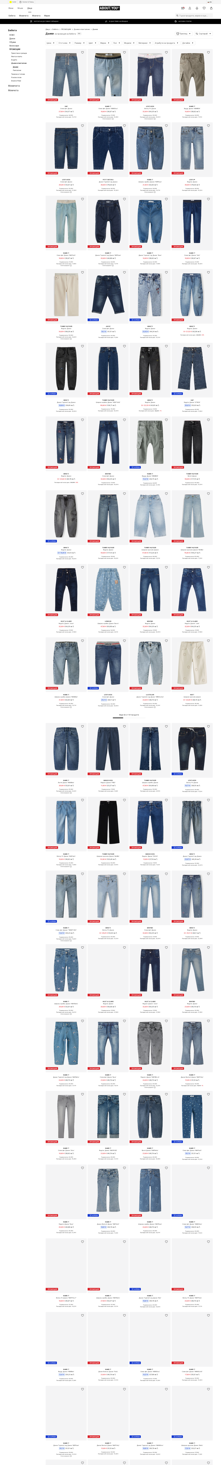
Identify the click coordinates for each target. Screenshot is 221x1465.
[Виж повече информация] (66, 119)
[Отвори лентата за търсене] (176, 15)
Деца (29, 8)
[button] (183, 34)
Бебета (55, 29)
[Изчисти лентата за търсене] (211, 16)
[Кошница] (211, 8)
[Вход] (189, 8)
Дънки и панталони (82, 29)
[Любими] (204, 8)
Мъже (20, 8)
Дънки (95, 29)
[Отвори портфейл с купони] (182, 8)
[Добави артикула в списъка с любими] (82, 52)
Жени (10, 8)
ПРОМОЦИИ (66, 29)
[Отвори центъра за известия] (196, 8)
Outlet (14, 2)
